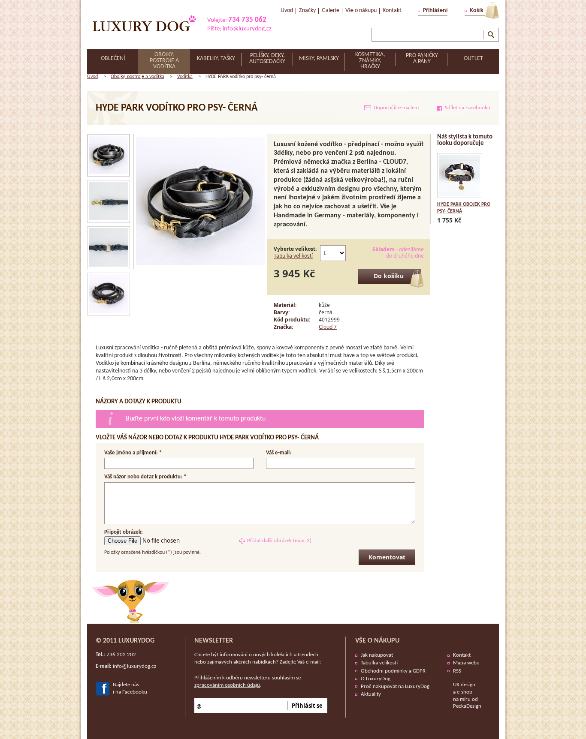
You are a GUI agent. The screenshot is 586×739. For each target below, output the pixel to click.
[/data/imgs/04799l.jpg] (108, 294)
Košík (476, 10)
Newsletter (213, 640)
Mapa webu (466, 663)
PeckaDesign (467, 706)
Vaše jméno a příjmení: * (133, 453)
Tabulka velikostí (293, 255)
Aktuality (371, 694)
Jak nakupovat (377, 655)
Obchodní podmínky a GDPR (393, 671)
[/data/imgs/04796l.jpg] (108, 201)
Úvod (92, 76)
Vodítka (185, 76)
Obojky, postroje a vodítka (137, 76)
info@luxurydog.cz (247, 29)
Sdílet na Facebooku (467, 108)
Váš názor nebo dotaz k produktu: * (145, 477)
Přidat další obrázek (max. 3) (279, 541)
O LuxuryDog (375, 679)
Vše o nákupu (377, 640)
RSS (457, 671)
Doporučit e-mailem (396, 108)
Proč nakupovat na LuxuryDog (395, 686)
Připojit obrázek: (123, 532)
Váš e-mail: (278, 453)
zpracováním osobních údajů (227, 685)
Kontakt (462, 655)
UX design (464, 685)
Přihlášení (435, 10)
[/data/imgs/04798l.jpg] (108, 155)
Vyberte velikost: (295, 252)
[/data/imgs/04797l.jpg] (108, 247)
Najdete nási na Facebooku (130, 688)
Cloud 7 (328, 326)
